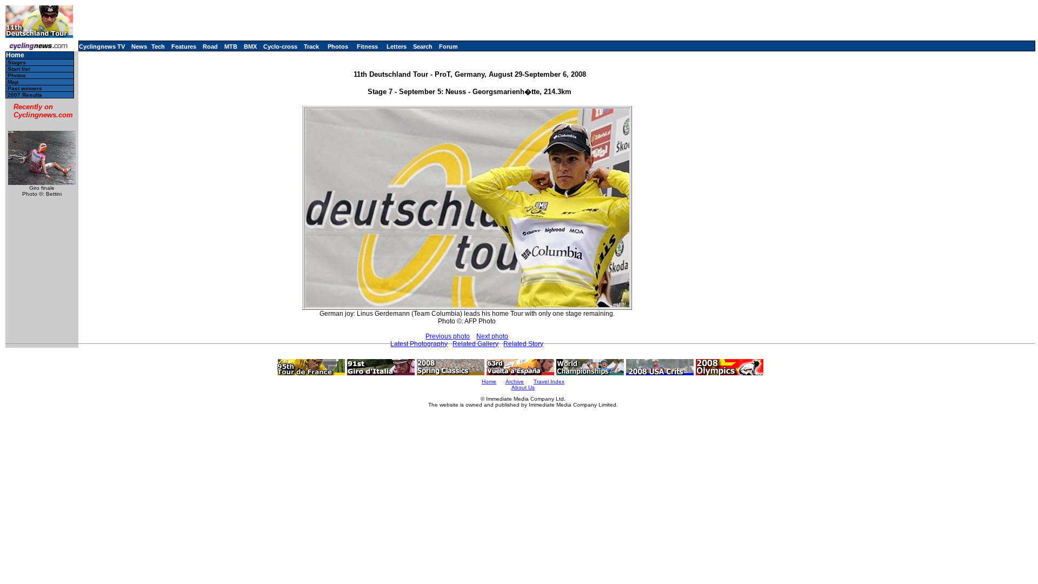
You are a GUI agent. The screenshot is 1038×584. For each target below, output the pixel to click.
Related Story (523, 344)
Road (210, 46)
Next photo (492, 336)
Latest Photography (419, 344)
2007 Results (25, 95)
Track (311, 46)
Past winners (25, 88)
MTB (230, 46)
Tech (158, 46)
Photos (338, 46)
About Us (523, 387)
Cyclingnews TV (102, 46)
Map (13, 82)
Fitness (367, 46)
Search (422, 46)
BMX (250, 46)
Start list (19, 69)
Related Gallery (475, 344)
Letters (397, 46)
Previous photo (447, 336)
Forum (448, 46)
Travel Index (549, 381)
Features (183, 46)
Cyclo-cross (280, 46)
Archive (514, 381)
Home (15, 55)
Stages (17, 62)
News (139, 46)
